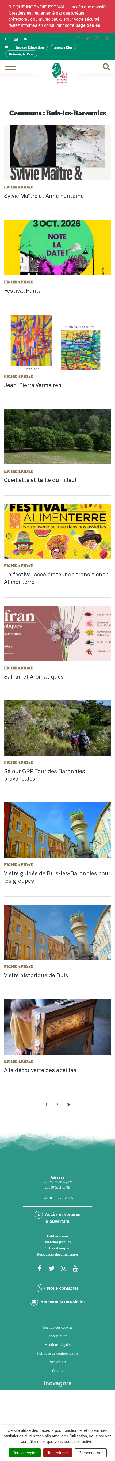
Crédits (57, 1371)
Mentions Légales (57, 1345)
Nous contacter (62, 1288)
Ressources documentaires (57, 1254)
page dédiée (87, 25)
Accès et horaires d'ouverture (62, 1218)
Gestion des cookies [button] (57, 1327)
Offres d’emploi (57, 1248)
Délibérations (57, 1236)
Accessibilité (57, 1336)
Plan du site (57, 1362)
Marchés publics (57, 1242)
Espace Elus (63, 47)
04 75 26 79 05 (61, 1198)
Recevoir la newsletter (62, 1301)
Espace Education (30, 47)
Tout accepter (25, 1452)
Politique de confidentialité (57, 1353)
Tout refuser (57, 1452)
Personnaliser (91, 1452)
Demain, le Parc (21, 54)
